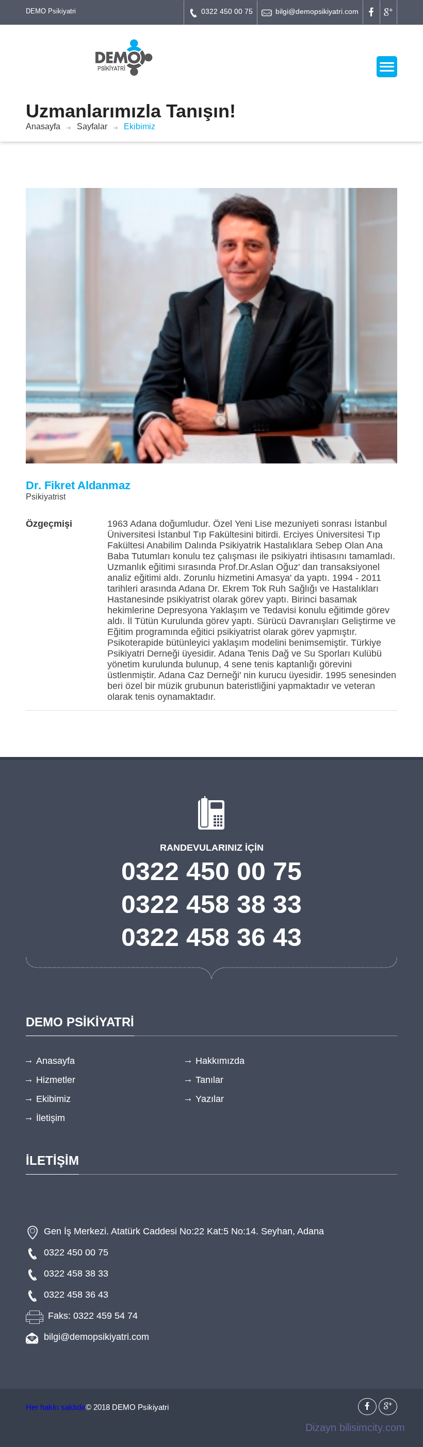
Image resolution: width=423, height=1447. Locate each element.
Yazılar (210, 1099)
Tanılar (209, 1080)
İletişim (50, 1118)
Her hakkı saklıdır (56, 1407)
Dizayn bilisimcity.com (355, 1427)
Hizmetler (55, 1080)
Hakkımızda (220, 1061)
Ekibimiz (53, 1099)
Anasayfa (43, 126)
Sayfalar (92, 126)
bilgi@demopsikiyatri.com (317, 11)
